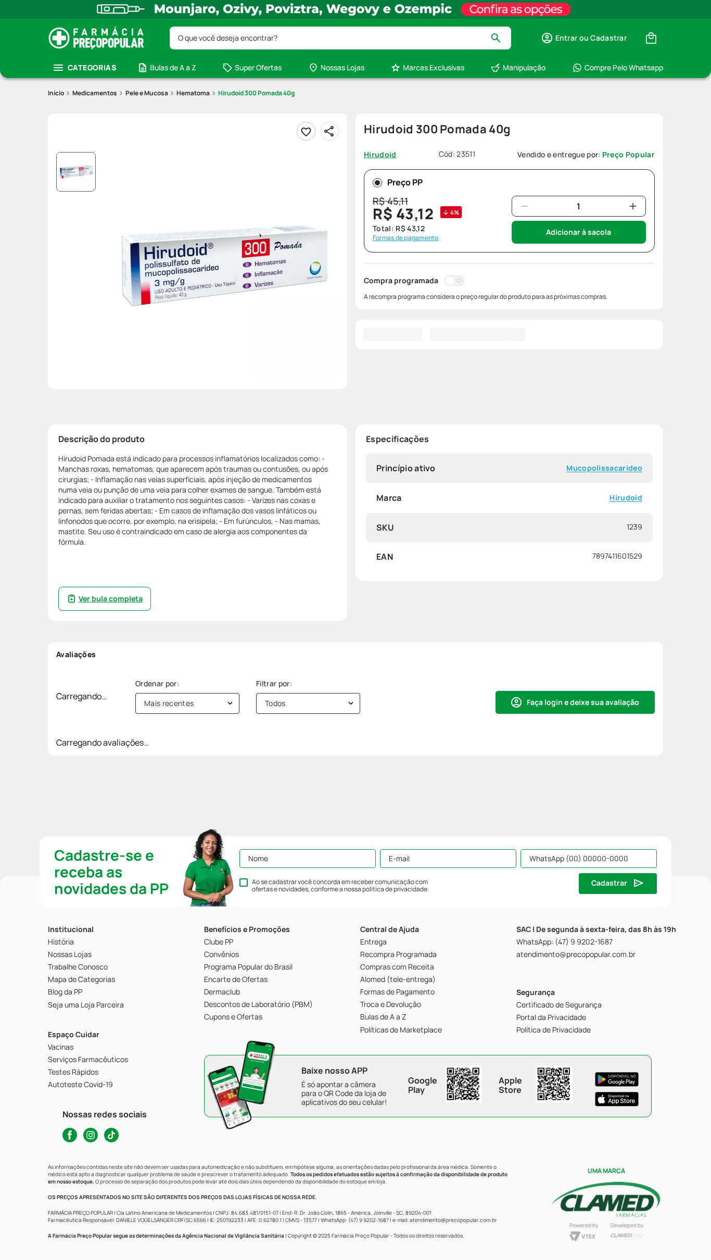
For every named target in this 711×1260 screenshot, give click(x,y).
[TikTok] (111, 1135)
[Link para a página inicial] (56, 93)
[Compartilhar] (329, 131)
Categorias (92, 67)
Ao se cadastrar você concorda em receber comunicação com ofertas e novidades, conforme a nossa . (340, 885)
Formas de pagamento (406, 238)
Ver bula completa (111, 598)
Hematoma (193, 93)
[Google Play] (617, 1079)
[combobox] (340, 38)
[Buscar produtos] (500, 38)
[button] (584, 38)
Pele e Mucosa (146, 93)
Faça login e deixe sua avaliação (583, 702)
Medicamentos (94, 93)
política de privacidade (394, 889)
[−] (524, 206)
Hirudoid (626, 497)
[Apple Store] (617, 1099)
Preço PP (405, 182)
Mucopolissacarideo (604, 468)
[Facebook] (69, 1135)
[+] (632, 206)
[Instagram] (90, 1135)
